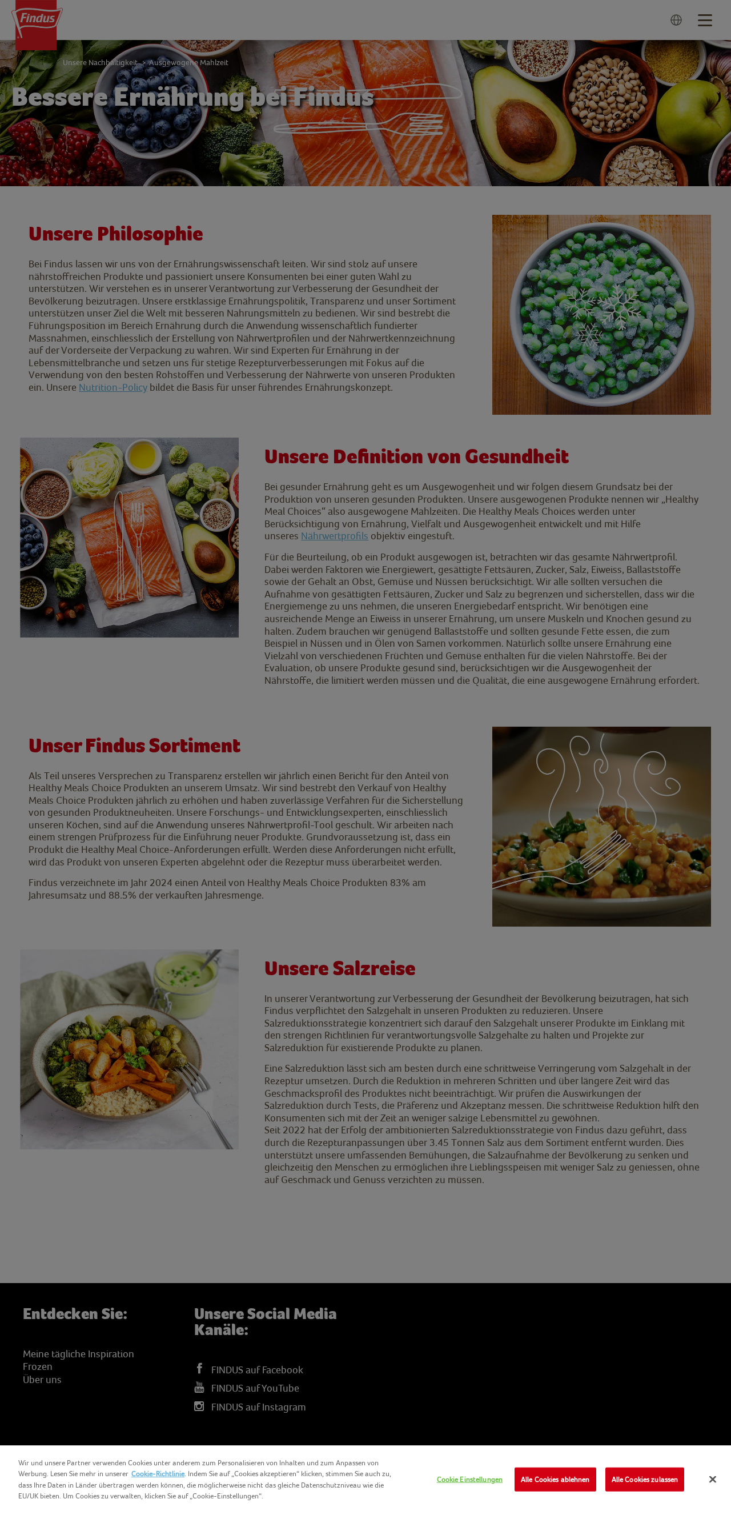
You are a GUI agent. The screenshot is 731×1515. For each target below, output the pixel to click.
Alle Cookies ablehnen (555, 1479)
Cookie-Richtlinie (157, 1473)
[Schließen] (712, 1479)
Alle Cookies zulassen (645, 1479)
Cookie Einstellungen (470, 1479)
